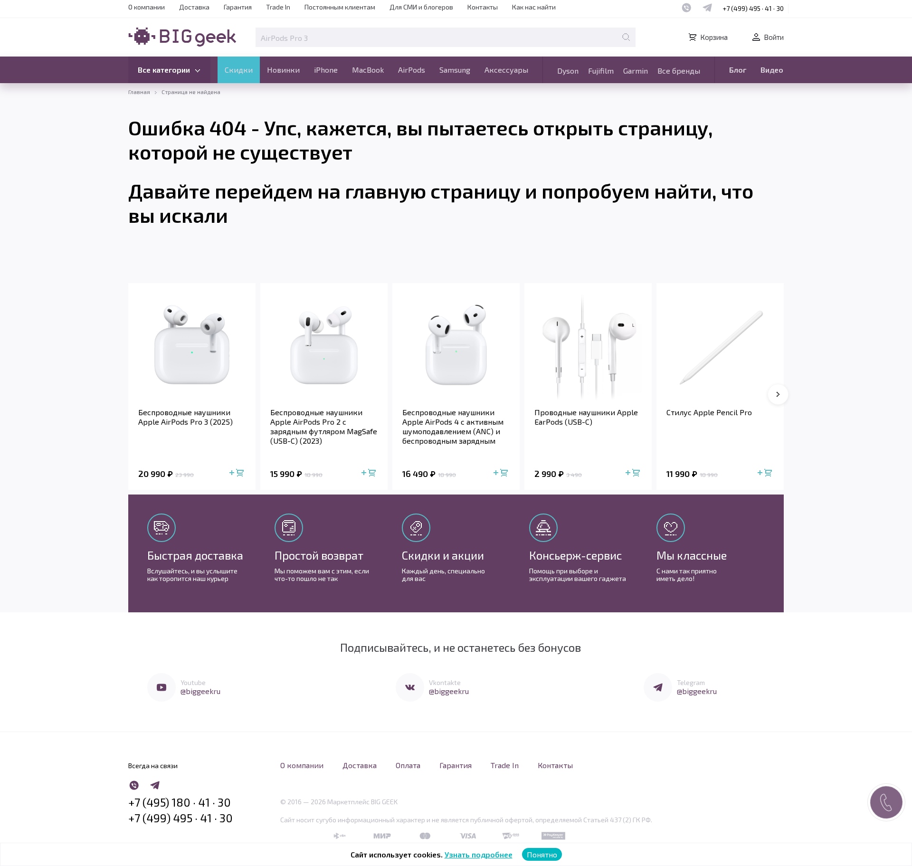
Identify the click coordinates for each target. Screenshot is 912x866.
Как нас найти (534, 7)
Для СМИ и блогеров (421, 7)
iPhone (326, 69)
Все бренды (678, 70)
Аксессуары (506, 69)
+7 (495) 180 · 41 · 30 (179, 802)
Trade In (278, 7)
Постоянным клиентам (339, 7)
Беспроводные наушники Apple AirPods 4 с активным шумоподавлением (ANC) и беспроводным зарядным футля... (453, 427)
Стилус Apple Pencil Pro (709, 412)
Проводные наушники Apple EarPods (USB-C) (586, 417)
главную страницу (433, 190)
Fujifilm (601, 70)
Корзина (714, 37)
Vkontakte (445, 682)
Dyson (568, 70)
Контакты (482, 7)
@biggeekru (200, 690)
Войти (774, 37)
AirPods (411, 69)
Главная (139, 91)
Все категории (164, 69)
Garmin (635, 70)
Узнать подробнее (479, 854)
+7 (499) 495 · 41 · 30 (753, 8)
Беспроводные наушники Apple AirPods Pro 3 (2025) (185, 417)
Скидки (239, 69)
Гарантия (238, 7)
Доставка (194, 7)
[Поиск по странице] (626, 37)
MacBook (368, 69)
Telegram (691, 682)
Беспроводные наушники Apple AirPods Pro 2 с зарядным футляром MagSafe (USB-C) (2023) (323, 426)
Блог (737, 69)
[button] (778, 394)
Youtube (193, 682)
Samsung (454, 69)
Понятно (542, 854)
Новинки (283, 69)
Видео (771, 69)
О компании (146, 7)
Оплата (408, 765)
